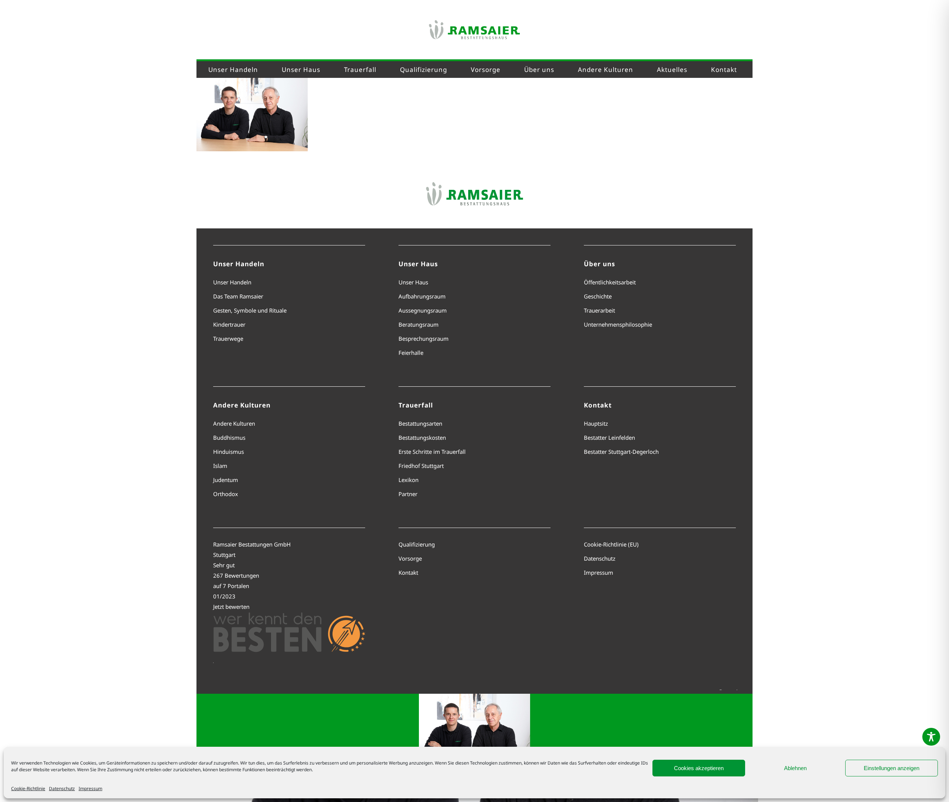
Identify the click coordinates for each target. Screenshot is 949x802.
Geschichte (598, 296)
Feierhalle (411, 352)
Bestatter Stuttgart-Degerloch (621, 451)
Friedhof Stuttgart (421, 465)
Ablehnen (795, 768)
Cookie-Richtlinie (28, 788)
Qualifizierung (417, 544)
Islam (220, 465)
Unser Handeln (232, 282)
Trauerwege (228, 338)
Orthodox (225, 494)
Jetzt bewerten (231, 606)
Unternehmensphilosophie (618, 324)
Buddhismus (229, 437)
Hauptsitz (596, 423)
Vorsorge (410, 558)
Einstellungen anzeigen (891, 768)
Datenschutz (62, 788)
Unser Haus (413, 282)
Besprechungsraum (424, 338)
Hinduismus (228, 451)
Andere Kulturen (234, 423)
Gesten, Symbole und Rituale (250, 310)
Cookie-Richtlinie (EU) (611, 544)
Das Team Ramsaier (238, 296)
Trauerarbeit (599, 310)
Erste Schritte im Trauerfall (432, 451)
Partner (408, 494)
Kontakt (408, 572)
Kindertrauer (229, 324)
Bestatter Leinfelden (609, 437)
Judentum (225, 479)
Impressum (90, 788)
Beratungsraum (419, 324)
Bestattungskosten (422, 437)
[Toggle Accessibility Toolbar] (931, 736)
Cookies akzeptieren (699, 768)
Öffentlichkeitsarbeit (610, 282)
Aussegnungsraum (423, 310)
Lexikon (409, 479)
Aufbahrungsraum (422, 296)
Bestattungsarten (420, 423)
